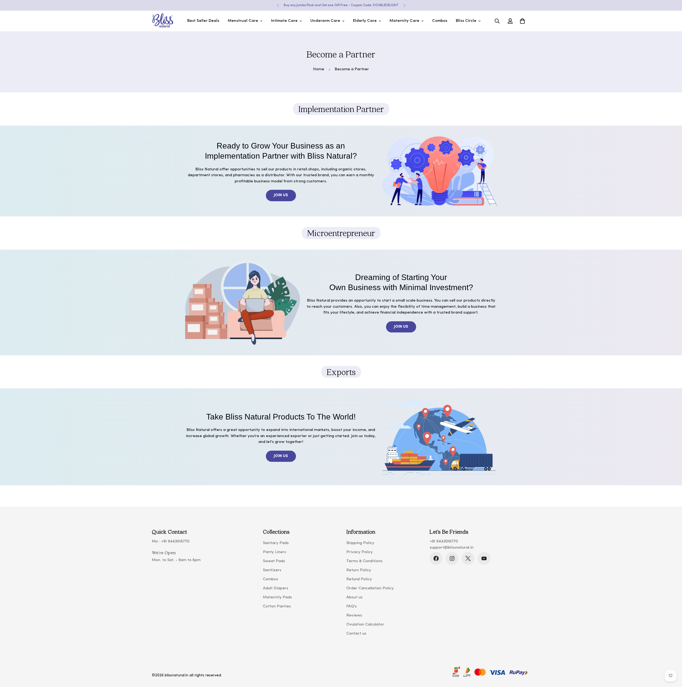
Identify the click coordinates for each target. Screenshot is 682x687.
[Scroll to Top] (671, 658)
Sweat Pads (274, 561)
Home (318, 69)
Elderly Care (365, 21)
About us (354, 597)
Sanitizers (272, 570)
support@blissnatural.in (451, 548)
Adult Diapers (275, 588)
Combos (439, 21)
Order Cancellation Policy (370, 588)
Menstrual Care (243, 21)
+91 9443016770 (175, 542)
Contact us (356, 634)
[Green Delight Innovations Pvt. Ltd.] (162, 21)
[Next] (404, 5)
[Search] (497, 21)
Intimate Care (284, 21)
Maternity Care (404, 21)
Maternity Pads (277, 597)
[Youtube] (484, 558)
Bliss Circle (466, 21)
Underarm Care (325, 21)
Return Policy (358, 570)
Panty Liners (274, 552)
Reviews (354, 616)
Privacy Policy (359, 552)
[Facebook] (436, 558)
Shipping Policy (360, 543)
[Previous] (278, 5)
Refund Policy (359, 579)
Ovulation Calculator (365, 625)
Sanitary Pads (276, 543)
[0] (522, 21)
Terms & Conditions (364, 561)
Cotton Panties (277, 606)
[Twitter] (468, 558)
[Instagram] (452, 558)
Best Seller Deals (203, 21)
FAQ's (351, 606)
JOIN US (281, 195)
